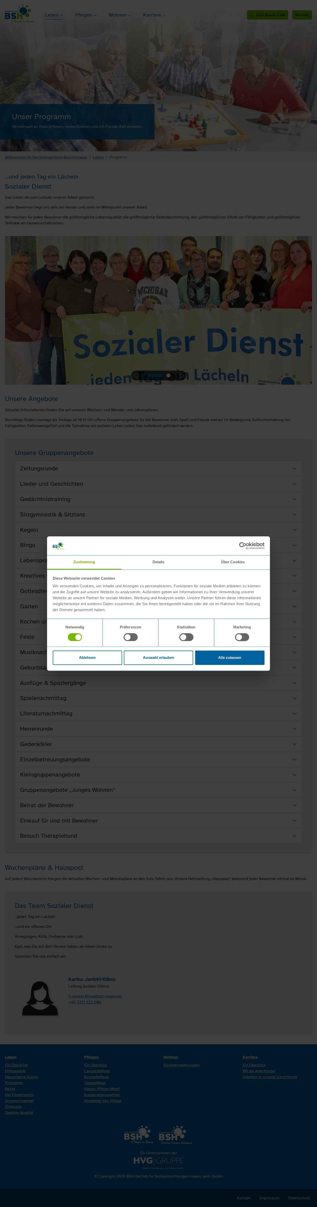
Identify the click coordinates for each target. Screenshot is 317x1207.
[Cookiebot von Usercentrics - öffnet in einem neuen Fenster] (242, 545)
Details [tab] (159, 562)
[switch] (131, 637)
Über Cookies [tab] (233, 562)
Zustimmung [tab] (84, 562)
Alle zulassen (229, 658)
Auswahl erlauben (158, 658)
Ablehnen (87, 658)
